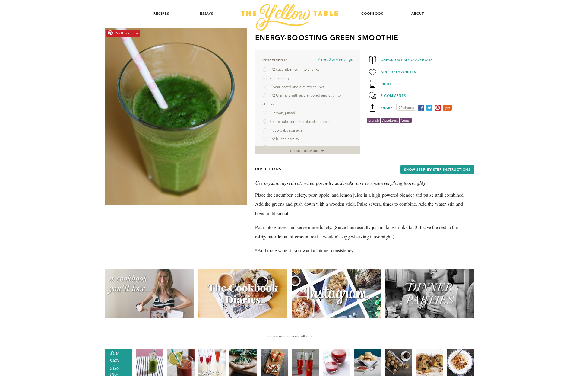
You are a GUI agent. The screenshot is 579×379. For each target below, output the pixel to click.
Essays (207, 13)
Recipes (161, 13)
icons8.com (304, 336)
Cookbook (372, 13)
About (417, 13)
